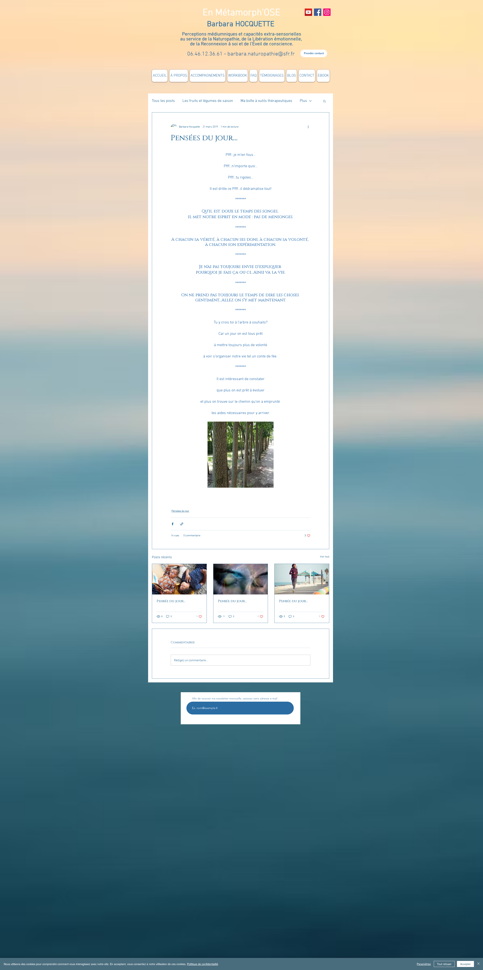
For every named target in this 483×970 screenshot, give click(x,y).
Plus (303, 101)
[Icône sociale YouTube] (308, 12)
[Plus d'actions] (308, 127)
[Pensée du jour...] (179, 579)
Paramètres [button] (424, 964)
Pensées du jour (180, 511)
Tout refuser (444, 964)
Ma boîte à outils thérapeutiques (266, 101)
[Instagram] (327, 12)
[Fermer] (478, 964)
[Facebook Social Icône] (317, 12)
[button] (324, 100)
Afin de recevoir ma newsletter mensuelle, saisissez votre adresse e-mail (234, 698)
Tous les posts (163, 101)
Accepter (465, 964)
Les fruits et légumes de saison (207, 101)
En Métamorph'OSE (241, 13)
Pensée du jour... (171, 601)
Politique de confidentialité (202, 964)
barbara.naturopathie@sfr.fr (261, 54)
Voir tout (324, 556)
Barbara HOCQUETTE (241, 24)
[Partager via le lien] (182, 524)
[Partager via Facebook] (172, 524)
